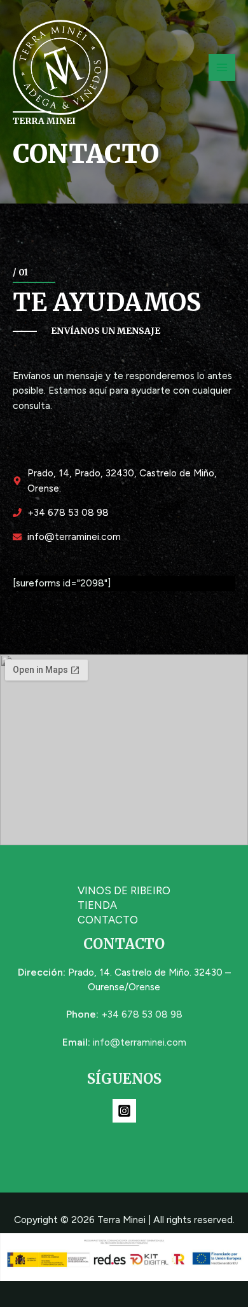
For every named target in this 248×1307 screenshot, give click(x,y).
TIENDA (97, 905)
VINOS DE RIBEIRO (124, 890)
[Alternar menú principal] (222, 67)
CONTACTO (108, 919)
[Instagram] (124, 1111)
